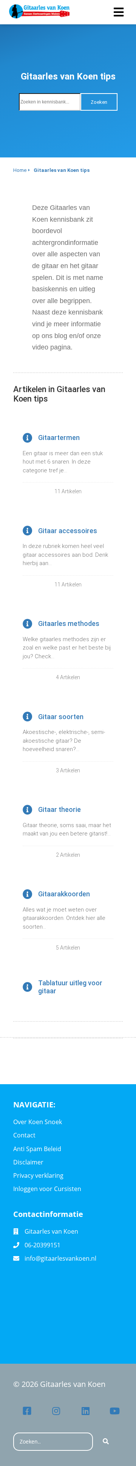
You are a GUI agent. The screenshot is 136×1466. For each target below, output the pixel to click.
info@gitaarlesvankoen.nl (60, 1258)
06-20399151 (42, 1245)
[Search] (105, 1442)
